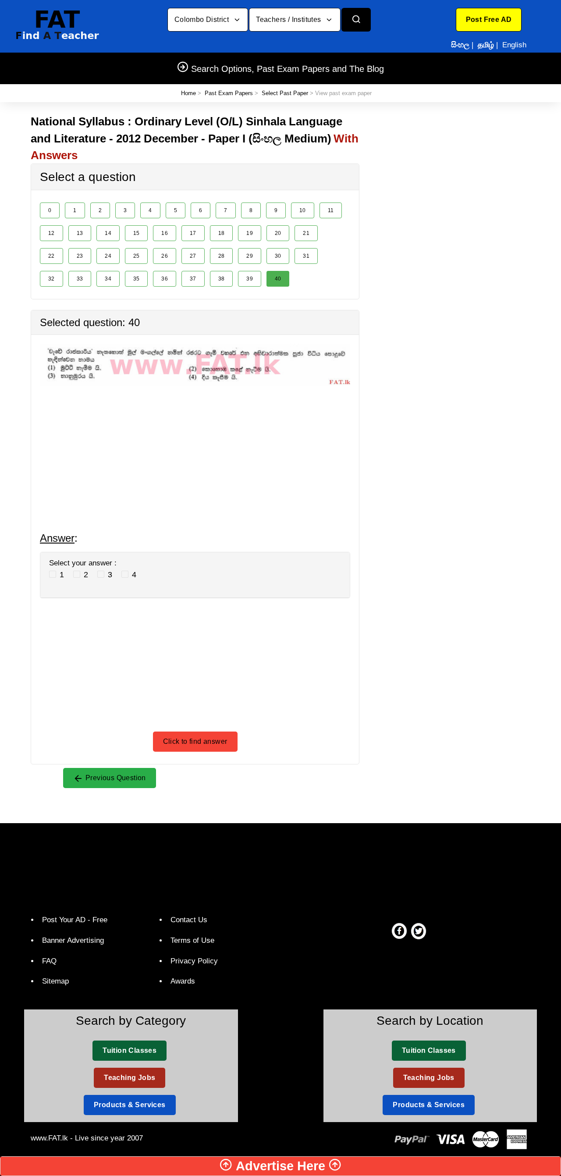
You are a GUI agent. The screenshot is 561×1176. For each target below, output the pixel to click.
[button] (489, 20)
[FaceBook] (399, 930)
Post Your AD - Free (74, 920)
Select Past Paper (285, 93)
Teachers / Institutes (289, 19)
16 (164, 233)
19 (249, 233)
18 (221, 233)
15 (136, 233)
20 (278, 233)
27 (193, 256)
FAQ (49, 961)
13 (80, 233)
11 (331, 210)
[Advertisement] (195, 447)
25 (136, 256)
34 (108, 279)
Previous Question (115, 778)
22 (51, 256)
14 (108, 233)
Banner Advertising (73, 940)
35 (136, 279)
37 (193, 279)
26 (164, 256)
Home (188, 93)
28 (221, 256)
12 (51, 233)
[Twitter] (418, 930)
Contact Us (188, 920)
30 (278, 256)
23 (80, 256)
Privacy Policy (194, 961)
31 (306, 256)
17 (193, 233)
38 (221, 279)
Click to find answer (195, 741)
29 (249, 256)
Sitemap (55, 981)
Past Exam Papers (229, 93)
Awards (182, 981)
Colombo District (202, 19)
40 (278, 279)
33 (80, 279)
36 (164, 279)
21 (306, 233)
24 (108, 256)
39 (249, 279)
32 (51, 279)
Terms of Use (192, 940)
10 (302, 210)
